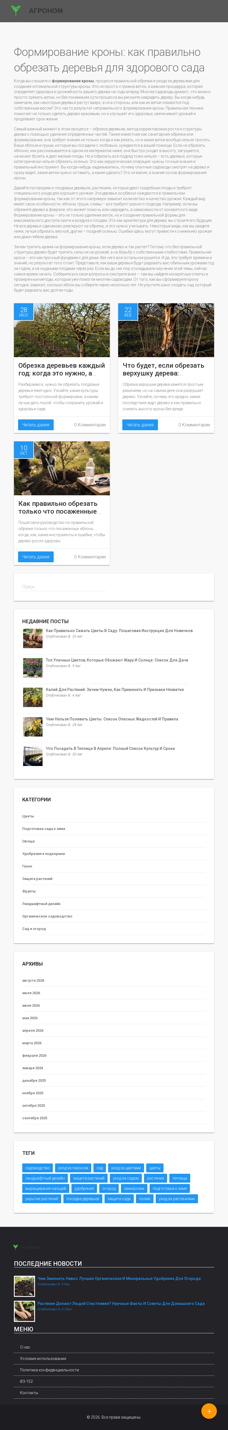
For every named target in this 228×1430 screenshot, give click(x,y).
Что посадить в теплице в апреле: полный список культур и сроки (110, 748)
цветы (154, 1168)
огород (109, 1188)
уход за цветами (126, 1168)
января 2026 (32, 1068)
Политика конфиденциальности (49, 1370)
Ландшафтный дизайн (41, 904)
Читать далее (35, 424)
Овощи (28, 841)
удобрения (84, 1188)
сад (99, 1168)
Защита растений (37, 879)
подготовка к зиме (170, 1188)
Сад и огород (34, 929)
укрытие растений (41, 1199)
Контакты (29, 1393)
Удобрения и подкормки (43, 854)
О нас (25, 1347)
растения (155, 1178)
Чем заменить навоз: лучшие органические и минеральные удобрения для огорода (119, 1278)
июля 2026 (31, 993)
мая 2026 (30, 1018)
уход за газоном (73, 1168)
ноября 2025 (32, 1093)
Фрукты (29, 891)
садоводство (37, 1168)
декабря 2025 (34, 1080)
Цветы (28, 816)
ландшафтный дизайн (45, 1178)
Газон (27, 866)
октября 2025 (33, 1105)
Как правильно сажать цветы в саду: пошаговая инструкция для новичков (119, 630)
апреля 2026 (32, 1030)
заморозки (134, 1188)
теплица (179, 1178)
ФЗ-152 (26, 1381)
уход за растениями (177, 1199)
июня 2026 (31, 1005)
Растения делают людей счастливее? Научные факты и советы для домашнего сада (121, 1303)
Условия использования (43, 1358)
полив (144, 1199)
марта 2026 (31, 1043)
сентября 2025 (34, 1118)
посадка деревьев (82, 1199)
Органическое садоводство (47, 916)
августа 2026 (33, 980)
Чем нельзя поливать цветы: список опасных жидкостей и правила (112, 719)
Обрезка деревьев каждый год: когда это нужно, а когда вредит (61, 373)
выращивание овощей (45, 1188)
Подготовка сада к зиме (43, 829)
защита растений (89, 1178)
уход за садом (126, 1178)
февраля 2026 (34, 1055)
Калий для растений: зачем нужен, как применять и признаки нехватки (115, 689)
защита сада (119, 1199)
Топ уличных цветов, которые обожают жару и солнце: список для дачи (117, 660)
